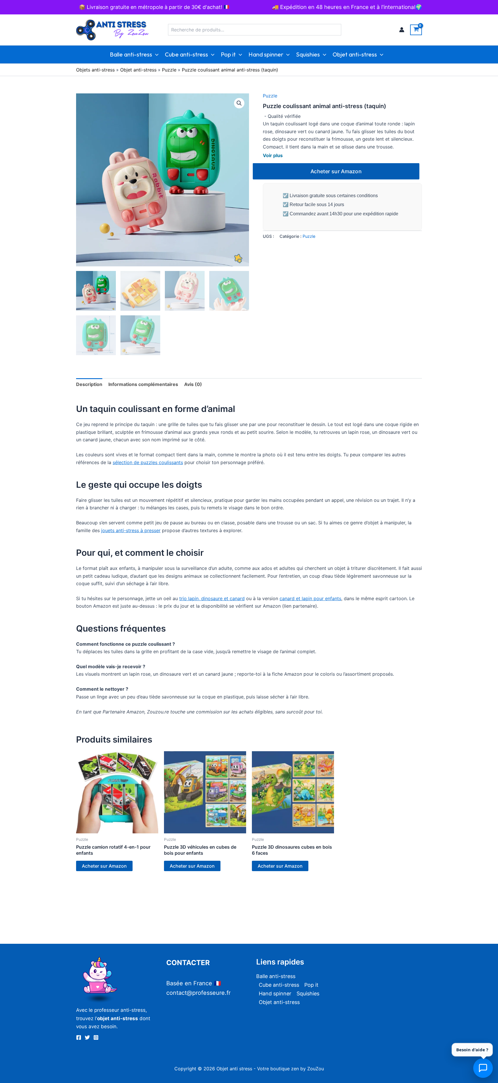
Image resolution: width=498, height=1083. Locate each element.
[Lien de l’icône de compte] (401, 29)
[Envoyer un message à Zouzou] (483, 1068)
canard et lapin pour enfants (310, 598)
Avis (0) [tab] (193, 384)
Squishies (308, 54)
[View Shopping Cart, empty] (416, 30)
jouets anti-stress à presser (131, 530)
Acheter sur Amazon (336, 171)
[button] (155, 54)
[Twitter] (87, 1037)
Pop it (228, 54)
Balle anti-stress (131, 54)
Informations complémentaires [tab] (143, 384)
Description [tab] (89, 384)
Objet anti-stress (355, 54)
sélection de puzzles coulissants (148, 462)
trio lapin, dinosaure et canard (212, 598)
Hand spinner (265, 54)
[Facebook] (78, 1037)
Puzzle (169, 70)
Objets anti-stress (95, 70)
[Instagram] (96, 1037)
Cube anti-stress (186, 54)
